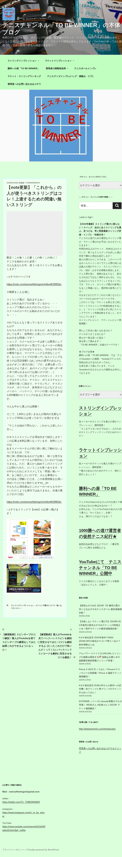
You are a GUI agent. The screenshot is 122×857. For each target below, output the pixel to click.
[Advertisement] (35, 233)
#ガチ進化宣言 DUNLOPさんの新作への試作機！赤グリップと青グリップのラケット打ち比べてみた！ (100, 689)
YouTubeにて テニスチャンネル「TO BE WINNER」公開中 (100, 567)
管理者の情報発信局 (56, 68)
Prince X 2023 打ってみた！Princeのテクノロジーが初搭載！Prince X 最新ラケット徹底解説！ (100, 673)
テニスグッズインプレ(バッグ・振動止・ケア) (70, 76)
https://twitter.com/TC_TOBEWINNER (21, 802)
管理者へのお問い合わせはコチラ (24, 84)
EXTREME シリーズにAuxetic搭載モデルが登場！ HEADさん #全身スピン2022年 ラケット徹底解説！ (100, 705)
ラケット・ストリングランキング (24, 76)
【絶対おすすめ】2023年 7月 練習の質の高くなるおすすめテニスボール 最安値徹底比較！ (100, 609)
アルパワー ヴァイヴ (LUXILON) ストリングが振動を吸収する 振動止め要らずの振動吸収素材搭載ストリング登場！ (100, 657)
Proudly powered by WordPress (43, 849)
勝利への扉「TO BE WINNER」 (24, 68)
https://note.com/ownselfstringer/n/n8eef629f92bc (34, 284)
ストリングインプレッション (22, 60)
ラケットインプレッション (58, 60)
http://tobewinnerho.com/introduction (97, 729)
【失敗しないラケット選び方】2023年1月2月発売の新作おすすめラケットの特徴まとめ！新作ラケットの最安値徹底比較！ (100, 625)
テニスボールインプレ (85, 68)
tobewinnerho (32, 183)
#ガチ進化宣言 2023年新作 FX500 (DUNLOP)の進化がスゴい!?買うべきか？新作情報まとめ (100, 641)
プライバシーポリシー (13, 849)
